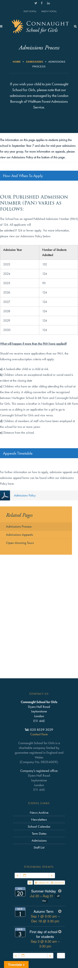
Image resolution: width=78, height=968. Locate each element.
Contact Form (39, 734)
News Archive (39, 812)
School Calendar (39, 826)
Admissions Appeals (19, 534)
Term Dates (39, 833)
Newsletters (39, 819)
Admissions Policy (25, 495)
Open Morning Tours (20, 543)
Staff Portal (29, 11)
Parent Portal (49, 11)
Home (17, 61)
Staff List (39, 847)
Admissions (34, 61)
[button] (61, 955)
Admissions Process (19, 526)
